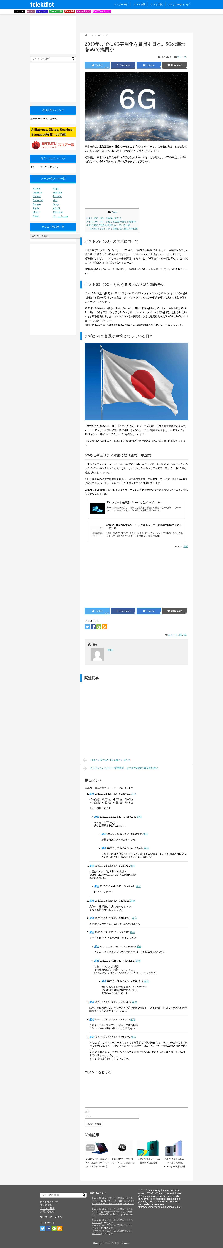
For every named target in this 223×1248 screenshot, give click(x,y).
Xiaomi (36, 188)
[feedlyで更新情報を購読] (98, 626)
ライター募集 (47, 1208)
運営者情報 (46, 1205)
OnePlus (37, 192)
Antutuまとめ (83, 11)
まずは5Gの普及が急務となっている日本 (108, 225)
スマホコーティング (178, 4)
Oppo (56, 188)
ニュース (182, 57)
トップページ (121, 4)
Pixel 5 (30, 11)
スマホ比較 (156, 4)
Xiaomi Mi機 (56, 11)
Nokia (36, 216)
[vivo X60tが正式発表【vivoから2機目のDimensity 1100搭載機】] (174, 1148)
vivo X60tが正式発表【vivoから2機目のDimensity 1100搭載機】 (174, 1163)
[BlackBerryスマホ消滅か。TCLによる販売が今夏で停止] (123, 1148)
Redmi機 (69, 11)
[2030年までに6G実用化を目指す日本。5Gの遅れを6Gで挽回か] (149, 65)
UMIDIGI (57, 192)
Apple (36, 208)
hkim (110, 649)
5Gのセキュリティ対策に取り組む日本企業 (114, 228)
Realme (57, 196)
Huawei (37, 196)
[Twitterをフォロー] (87, 626)
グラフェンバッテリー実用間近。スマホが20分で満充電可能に (124, 768)
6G (185, 635)
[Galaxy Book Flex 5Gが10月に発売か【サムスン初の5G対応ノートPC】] (97, 1148)
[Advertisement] (135, 23)
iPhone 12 (19, 11)
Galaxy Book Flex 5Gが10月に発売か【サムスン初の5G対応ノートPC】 (97, 1163)
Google (37, 204)
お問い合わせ (47, 1211)
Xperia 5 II (42, 11)
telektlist (42, 4)
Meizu (36, 212)
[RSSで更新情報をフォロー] (104, 626)
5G (180, 635)
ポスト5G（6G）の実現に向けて (104, 218)
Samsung (38, 200)
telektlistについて (49, 1202)
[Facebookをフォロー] (93, 626)
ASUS (56, 208)
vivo (55, 200)
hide (115, 212)
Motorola (58, 212)
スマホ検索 (139, 4)
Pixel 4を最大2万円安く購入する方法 (110, 760)
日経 (185, 546)
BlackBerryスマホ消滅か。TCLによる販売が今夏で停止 (122, 1163)
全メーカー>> (60, 216)
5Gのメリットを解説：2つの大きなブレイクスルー (134, 502)
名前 (87, 1111)
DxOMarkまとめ (101, 11)
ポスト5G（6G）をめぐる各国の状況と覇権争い (112, 221)
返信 (133, 794)
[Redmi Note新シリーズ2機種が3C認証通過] (148, 1148)
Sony (56, 204)
